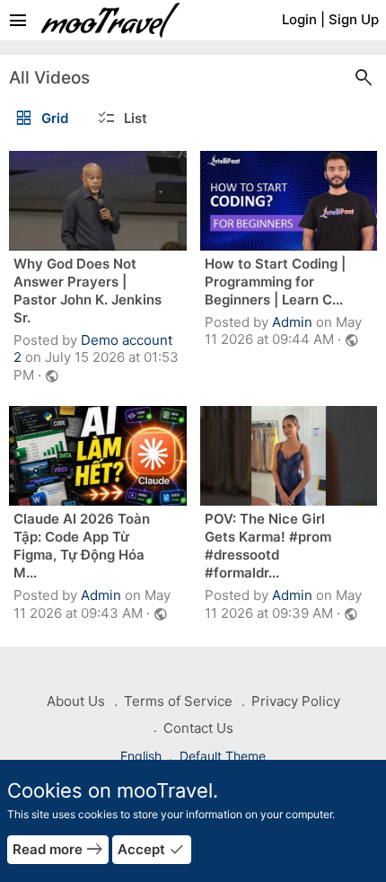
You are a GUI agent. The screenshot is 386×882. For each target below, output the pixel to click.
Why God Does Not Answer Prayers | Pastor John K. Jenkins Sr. (87, 290)
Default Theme (223, 755)
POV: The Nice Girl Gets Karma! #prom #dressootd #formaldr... (268, 545)
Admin (292, 322)
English (142, 755)
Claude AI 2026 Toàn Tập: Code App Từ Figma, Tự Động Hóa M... (81, 545)
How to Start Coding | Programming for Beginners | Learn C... (275, 281)
